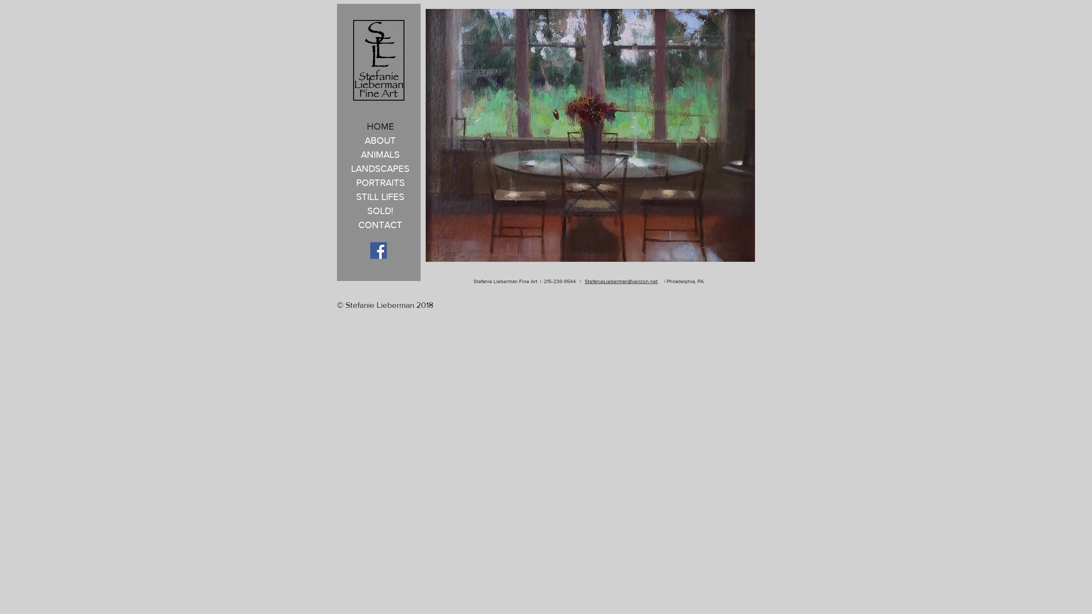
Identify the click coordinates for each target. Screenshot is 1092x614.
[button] (590, 135)
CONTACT (380, 225)
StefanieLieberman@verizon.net (621, 281)
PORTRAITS (380, 183)
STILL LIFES (380, 197)
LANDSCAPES (380, 169)
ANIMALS (380, 154)
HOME (380, 126)
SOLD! (380, 211)
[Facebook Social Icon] (378, 250)
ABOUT (380, 140)
